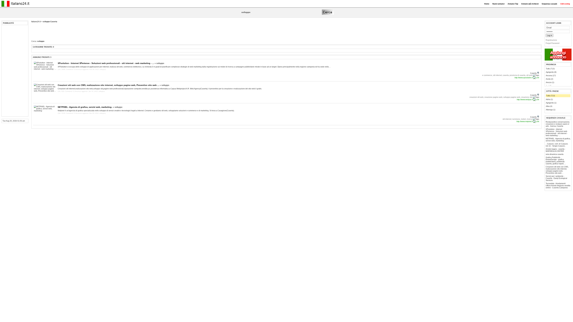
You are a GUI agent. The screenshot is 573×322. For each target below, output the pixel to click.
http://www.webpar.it (525, 100)
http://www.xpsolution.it (524, 78)
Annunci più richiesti (530, 4)
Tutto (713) (550, 69)
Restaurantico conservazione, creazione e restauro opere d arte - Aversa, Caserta (558, 124)
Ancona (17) (551, 76)
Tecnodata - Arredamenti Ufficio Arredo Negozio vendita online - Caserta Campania (558, 185)
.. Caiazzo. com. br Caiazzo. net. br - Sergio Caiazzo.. (557, 145)
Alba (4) (549, 106)
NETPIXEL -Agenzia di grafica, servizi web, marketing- (558, 140)
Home (486, 4)
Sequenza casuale (549, 4)
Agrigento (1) (551, 103)
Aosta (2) (549, 79)
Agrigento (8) (551, 72)
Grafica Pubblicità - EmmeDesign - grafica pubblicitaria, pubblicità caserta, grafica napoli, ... (556, 160)
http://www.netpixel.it (524, 121)
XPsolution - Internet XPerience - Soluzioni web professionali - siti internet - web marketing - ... (556, 132)
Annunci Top (513, 4)
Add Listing (565, 4)
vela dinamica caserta (554, 154)
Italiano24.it (36, 22)
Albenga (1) (550, 110)
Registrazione (551, 40)
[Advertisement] (14, 71)
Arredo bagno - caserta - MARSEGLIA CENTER (555, 150)
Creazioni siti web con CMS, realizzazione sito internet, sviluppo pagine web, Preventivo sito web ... (557, 170)
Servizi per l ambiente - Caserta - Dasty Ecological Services (556, 178)
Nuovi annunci (498, 4)
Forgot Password (552, 43)
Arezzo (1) (550, 82)
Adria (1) (549, 99)
